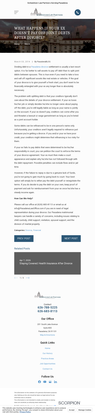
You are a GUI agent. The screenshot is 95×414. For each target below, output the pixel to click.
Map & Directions (47, 335)
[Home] (46, 12)
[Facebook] (39, 381)
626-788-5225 (47, 307)
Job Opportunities (47, 363)
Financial (37, 230)
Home (47, 348)
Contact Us (47, 369)
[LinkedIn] (55, 381)
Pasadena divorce (39, 67)
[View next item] (27, 278)
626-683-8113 (47, 311)
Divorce (28, 230)
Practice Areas (47, 358)
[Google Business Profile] (50, 381)
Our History (47, 353)
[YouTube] (44, 381)
